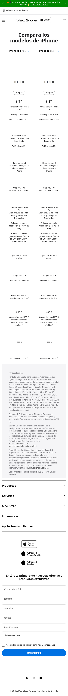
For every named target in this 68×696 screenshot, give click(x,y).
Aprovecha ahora (39, 4)
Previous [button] (3, 3)
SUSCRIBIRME (34, 653)
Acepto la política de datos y (30, 645)
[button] (4, 20)
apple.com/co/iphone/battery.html (23, 446)
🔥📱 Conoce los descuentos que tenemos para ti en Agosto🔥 (34, 3)
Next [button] (65, 3)
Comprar (19, 93)
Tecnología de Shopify (47, 691)
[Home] (26, 20)
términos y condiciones (44, 645)
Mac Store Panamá (27, 691)
